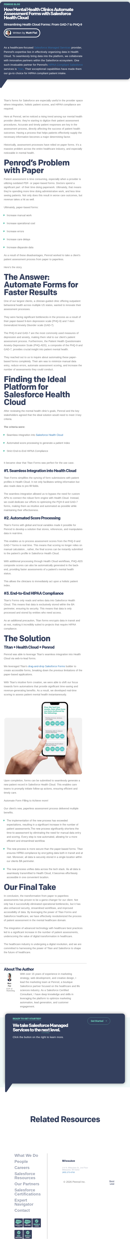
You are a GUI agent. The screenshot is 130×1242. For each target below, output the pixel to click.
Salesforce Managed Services (52, 47)
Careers (22, 1167)
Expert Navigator (23, 1202)
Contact (22, 1210)
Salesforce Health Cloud (49, 435)
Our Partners (26, 1184)
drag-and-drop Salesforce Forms (46, 666)
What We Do (26, 1155)
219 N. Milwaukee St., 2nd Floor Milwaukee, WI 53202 (75, 1169)
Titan (20, 68)
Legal (112, 1183)
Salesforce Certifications (27, 1192)
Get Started (97, 1020)
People (21, 1161)
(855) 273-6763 (68, 1172)
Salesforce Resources (24, 1175)
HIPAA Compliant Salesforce (65, 64)
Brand (111, 1181)
